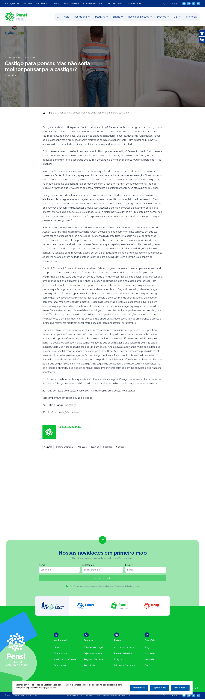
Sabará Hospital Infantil (48, 4)
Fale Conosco (151, 665)
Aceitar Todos (180, 687)
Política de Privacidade (115, 586)
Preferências (139, 687)
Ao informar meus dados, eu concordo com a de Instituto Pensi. (104, 586)
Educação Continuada (124, 665)
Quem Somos (60, 653)
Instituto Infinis (71, 4)
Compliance (60, 665)
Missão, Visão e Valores (65, 659)
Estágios (118, 659)
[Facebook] (193, 3)
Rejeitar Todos (159, 687)
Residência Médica (123, 653)
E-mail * (129, 565)
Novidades (150, 653)
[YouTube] (198, 3)
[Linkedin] (189, 3)
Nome (42, 565)
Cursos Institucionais (124, 647)
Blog (51, 112)
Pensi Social (89, 665)
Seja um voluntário (93, 653)
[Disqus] (102, 493)
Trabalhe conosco (115, 4)
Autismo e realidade (92, 4)
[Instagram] (184, 3)
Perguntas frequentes (94, 659)
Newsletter (150, 659)
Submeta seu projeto (94, 647)
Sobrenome (88, 565)
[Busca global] (58, 17)
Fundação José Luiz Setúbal (18, 4)
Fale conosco (134, 4)
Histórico (58, 647)
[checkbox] (67, 586)
